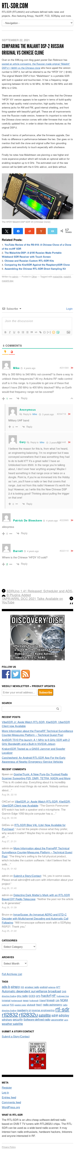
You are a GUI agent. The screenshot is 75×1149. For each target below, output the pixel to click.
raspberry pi (24, 1010)
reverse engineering (43, 1010)
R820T (39, 1004)
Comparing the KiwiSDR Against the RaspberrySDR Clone (37, 264)
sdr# (55, 1015)
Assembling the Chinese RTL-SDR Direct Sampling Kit (35, 268)
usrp (66, 1019)
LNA (58, 1000)
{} (44, 332)
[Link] (40, 332)
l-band (42, 1000)
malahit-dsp (7, 280)
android (44, 987)
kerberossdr (16, 1000)
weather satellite (12, 1023)
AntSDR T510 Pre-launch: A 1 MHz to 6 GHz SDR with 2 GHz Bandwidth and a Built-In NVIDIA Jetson (36, 742)
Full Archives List (12, 974)
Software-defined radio (36, 1019)
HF (54, 995)
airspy (15, 986)
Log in (5, 1092)
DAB (64, 991)
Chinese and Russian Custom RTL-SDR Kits (29, 260)
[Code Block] (36, 332)
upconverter (57, 1019)
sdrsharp (7, 1019)
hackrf (46, 995)
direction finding (9, 996)
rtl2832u (28, 1014)
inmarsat (6, 1000)
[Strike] (18, 332)
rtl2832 (10, 1014)
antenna (51, 987)
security (18, 1019)
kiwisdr (26, 1000)
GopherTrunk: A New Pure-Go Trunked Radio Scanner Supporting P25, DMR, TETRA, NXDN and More (36, 776)
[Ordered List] (23, 332)
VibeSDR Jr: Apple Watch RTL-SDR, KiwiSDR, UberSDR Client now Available (36, 803)
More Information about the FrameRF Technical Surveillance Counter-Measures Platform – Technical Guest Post (37, 733)
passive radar (20, 1004)
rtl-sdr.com (15, 5)
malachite (57, 276)
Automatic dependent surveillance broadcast (31, 991)
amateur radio (32, 987)
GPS (38, 996)
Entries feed (9, 1097)
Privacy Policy (9, 1146)
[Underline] (14, 332)
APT (58, 987)
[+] (49, 332)
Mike (34, 414)
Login (69, 308)
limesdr (50, 1000)
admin (15, 276)
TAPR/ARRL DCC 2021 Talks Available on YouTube (32, 600)
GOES (32, 996)
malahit (67, 276)
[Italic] (9, 332)
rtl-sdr (62, 1009)
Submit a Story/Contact (27, 876)
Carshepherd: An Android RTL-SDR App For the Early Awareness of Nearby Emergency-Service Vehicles (34, 759)
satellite (45, 1015)
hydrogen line (63, 996)
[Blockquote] (31, 332)
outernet (5, 1004)
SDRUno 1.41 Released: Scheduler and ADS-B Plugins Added (40, 593)
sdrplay (64, 1015)
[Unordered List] (27, 332)
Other (34, 276)
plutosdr (31, 1004)
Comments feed (11, 1102)
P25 (12, 1004)
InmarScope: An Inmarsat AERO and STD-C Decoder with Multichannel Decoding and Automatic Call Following (35, 918)
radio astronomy (52, 1004)
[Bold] (5, 332)
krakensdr (34, 1000)
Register (7, 1087)
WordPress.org (11, 1107)
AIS (22, 987)
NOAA (64, 1000)
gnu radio (22, 996)
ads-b (6, 986)
